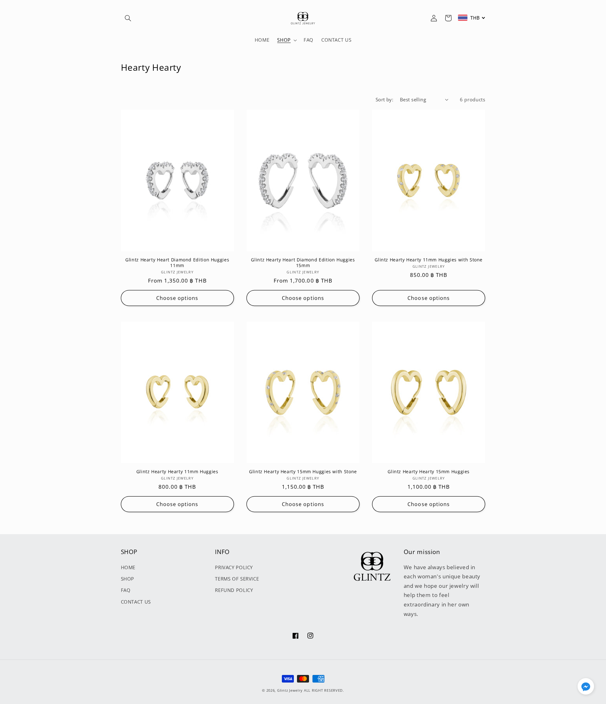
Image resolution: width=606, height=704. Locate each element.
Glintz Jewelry (290, 690)
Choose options (177, 298)
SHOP (127, 579)
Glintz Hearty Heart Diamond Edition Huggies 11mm (177, 262)
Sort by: (384, 99)
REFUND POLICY (234, 590)
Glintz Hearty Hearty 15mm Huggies (429, 471)
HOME (128, 567)
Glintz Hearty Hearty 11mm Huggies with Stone (429, 260)
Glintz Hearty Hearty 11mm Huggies (177, 471)
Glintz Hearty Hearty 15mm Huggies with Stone (303, 471)
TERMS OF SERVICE (237, 579)
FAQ (126, 590)
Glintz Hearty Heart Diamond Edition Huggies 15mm (303, 262)
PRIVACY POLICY (234, 567)
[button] (128, 18)
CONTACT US (136, 602)
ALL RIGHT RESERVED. (324, 690)
